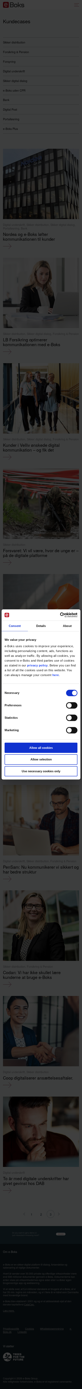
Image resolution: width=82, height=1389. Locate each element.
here (55, 675)
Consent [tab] (15, 626)
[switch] (71, 705)
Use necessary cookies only (41, 771)
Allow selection (41, 759)
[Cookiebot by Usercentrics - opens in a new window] (60, 615)
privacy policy (37, 665)
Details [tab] (41, 626)
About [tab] (67, 626)
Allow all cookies (41, 747)
